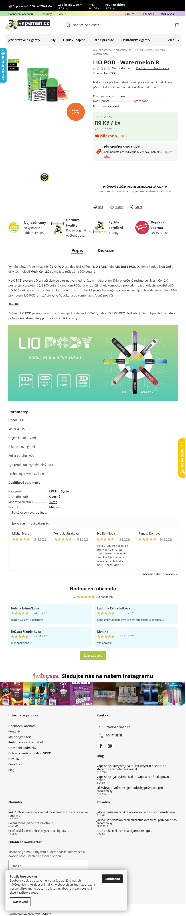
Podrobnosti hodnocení (152, 68)
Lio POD (109, 73)
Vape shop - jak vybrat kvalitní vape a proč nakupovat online (133, 778)
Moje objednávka (20, 737)
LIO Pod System (60, 491)
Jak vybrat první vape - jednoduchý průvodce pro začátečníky (130, 789)
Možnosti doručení (106, 106)
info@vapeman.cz (118, 727)
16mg (53, 502)
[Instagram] (110, 746)
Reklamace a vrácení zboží (26, 742)
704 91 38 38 (114, 735)
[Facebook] (101, 746)
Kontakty (46, 14)
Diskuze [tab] (106, 250)
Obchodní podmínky (22, 748)
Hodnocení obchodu (20, 14)
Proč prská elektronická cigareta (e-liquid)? (37, 831)
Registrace (167, 13)
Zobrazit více (93, 656)
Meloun (54, 507)
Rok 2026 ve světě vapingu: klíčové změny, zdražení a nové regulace (48, 814)
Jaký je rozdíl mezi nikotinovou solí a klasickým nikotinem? (136, 812)
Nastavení (20, 902)
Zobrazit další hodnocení (158, 574)
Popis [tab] (77, 250)
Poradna (14, 764)
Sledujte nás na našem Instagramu (107, 675)
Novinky (13, 759)
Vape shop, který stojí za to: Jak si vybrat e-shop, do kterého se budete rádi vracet (131, 767)
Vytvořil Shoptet (167, 908)
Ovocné (54, 497)
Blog (11, 770)
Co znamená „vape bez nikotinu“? (31, 823)
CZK (127, 13)
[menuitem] (24, 40)
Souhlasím (112, 879)
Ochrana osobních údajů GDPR (29, 753)
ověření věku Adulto (37, 914)
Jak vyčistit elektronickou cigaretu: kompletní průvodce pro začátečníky (137, 821)
